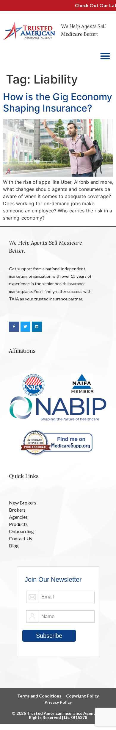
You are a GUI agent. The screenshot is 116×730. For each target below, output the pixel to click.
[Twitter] (26, 327)
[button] (105, 56)
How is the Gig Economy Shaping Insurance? (57, 102)
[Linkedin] (37, 327)
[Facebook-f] (14, 327)
